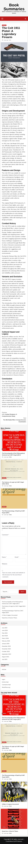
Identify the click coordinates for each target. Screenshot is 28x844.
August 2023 (5, 656)
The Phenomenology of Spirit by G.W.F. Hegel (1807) (12, 611)
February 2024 (6, 641)
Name (4, 557)
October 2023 (6, 651)
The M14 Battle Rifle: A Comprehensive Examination (14, 419)
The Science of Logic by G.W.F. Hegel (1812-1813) (14, 607)
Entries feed (5, 682)
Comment (5, 535)
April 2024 (5, 635)
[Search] (25, 18)
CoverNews (9, 841)
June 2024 (5, 630)
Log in (3, 679)
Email (17, 557)
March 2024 (5, 638)
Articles (4, 25)
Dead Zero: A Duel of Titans (9, 617)
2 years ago (6, 40)
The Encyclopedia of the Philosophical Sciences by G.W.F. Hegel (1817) (12, 602)
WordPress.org (6, 687)
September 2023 (6, 654)
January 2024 (5, 643)
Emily (10, 40)
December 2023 (6, 646)
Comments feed (6, 684)
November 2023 (6, 648)
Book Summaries (14, 7)
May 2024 (4, 633)
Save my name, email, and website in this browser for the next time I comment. (13, 575)
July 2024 (4, 627)
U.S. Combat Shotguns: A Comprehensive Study (9, 414)
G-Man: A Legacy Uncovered (9, 615)
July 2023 (4, 659)
